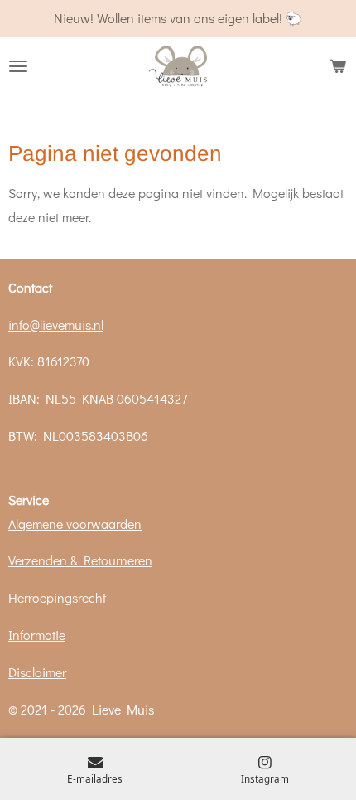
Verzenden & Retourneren (80, 560)
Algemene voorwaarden (75, 523)
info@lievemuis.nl (55, 324)
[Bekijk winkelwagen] (338, 66)
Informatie (36, 634)
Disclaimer (37, 672)
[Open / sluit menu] (18, 66)
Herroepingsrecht (57, 597)
